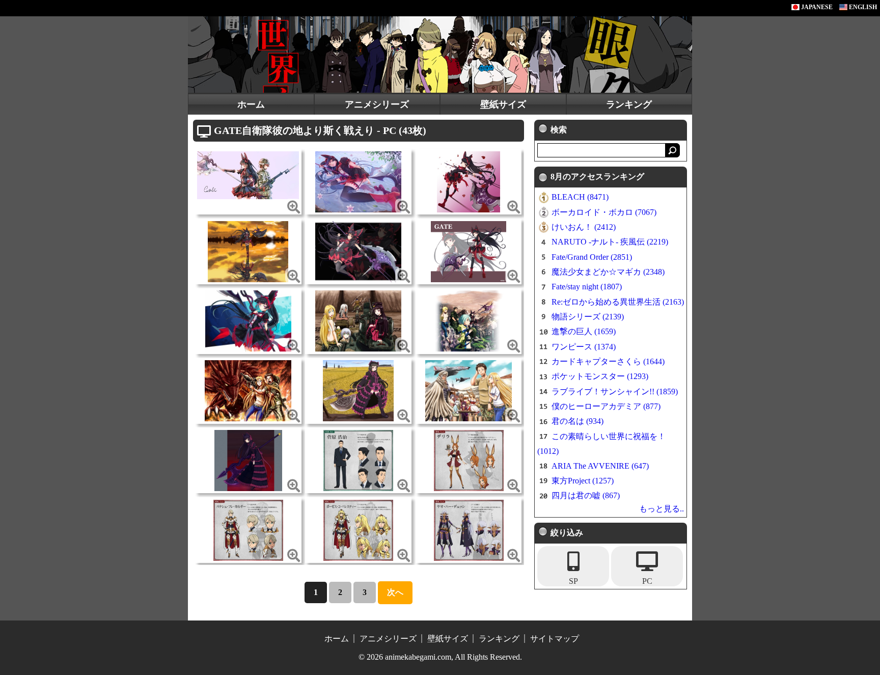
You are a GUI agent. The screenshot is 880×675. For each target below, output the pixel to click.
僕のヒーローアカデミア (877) (606, 406)
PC (647, 581)
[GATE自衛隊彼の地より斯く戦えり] (248, 174)
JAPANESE (816, 7)
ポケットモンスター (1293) (600, 376)
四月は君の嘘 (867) (586, 495)
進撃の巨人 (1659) (584, 331)
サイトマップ (554, 638)
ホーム (251, 104)
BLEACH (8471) (580, 197)
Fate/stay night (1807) (587, 286)
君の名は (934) (577, 421)
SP (573, 581)
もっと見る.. (661, 508)
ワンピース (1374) (584, 346)
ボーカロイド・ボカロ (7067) (604, 212)
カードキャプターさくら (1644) (608, 361)
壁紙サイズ (503, 104)
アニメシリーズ (377, 104)
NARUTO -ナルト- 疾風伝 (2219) (610, 241)
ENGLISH (862, 7)
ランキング (629, 104)
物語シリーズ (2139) (588, 316)
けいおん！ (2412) (584, 227)
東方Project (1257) (583, 480)
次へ (395, 592)
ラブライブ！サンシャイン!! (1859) (615, 391)
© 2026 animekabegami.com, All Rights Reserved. (440, 657)
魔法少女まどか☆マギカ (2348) (608, 271)
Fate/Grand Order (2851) (592, 257)
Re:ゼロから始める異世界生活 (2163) (618, 302)
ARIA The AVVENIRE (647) (600, 466)
